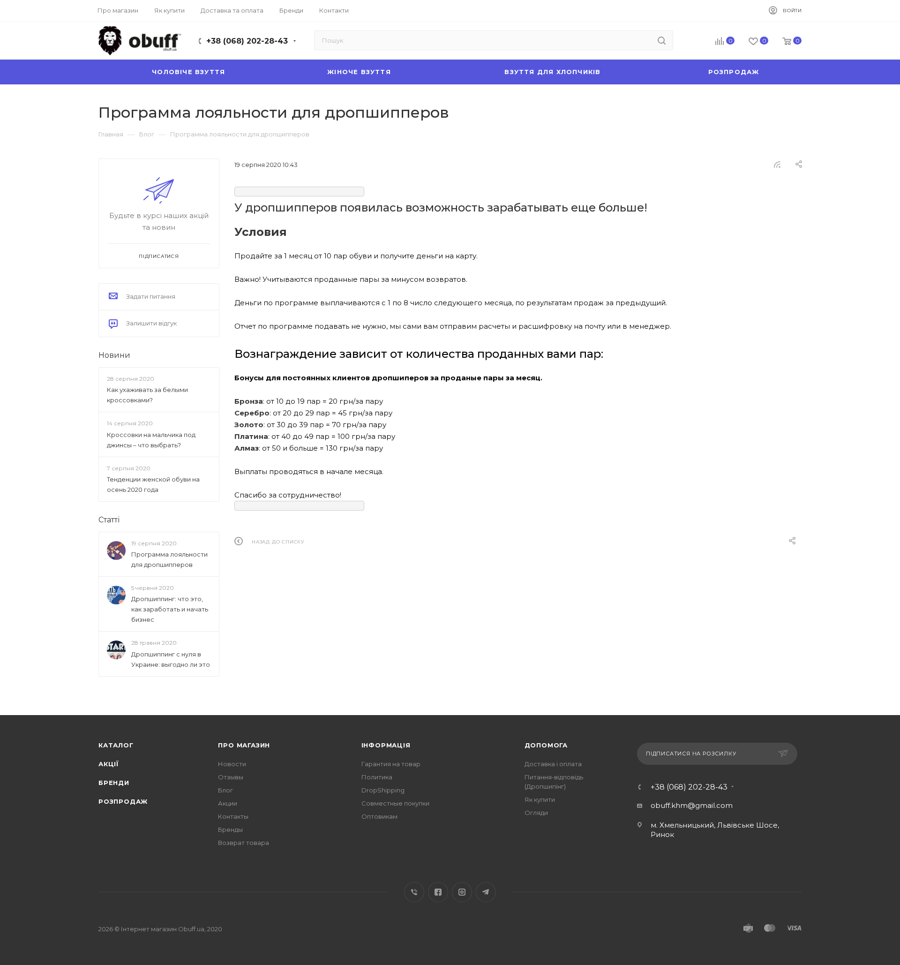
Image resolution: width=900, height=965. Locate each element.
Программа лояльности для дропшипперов (169, 559)
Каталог (116, 745)
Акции (227, 803)
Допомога (546, 745)
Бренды (230, 829)
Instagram (462, 892)
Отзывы (230, 777)
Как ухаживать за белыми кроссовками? (147, 395)
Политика (376, 777)
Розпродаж (123, 801)
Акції (108, 764)
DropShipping (383, 790)
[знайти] (661, 40)
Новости (232, 764)
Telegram (486, 892)
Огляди (536, 812)
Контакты (233, 816)
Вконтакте (414, 892)
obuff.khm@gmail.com (692, 805)
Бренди (113, 782)
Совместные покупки (395, 803)
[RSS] (777, 164)
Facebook (438, 892)
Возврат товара (243, 842)
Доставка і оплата (553, 764)
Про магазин (244, 745)
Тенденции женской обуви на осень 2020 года (153, 484)
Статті (109, 519)
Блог (225, 790)
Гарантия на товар (390, 764)
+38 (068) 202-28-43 (247, 41)
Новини (114, 355)
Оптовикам (379, 816)
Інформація (386, 745)
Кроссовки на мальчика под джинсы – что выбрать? (151, 440)
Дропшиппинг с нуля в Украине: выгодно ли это (170, 659)
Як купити (540, 799)
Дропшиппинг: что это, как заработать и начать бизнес (169, 610)
